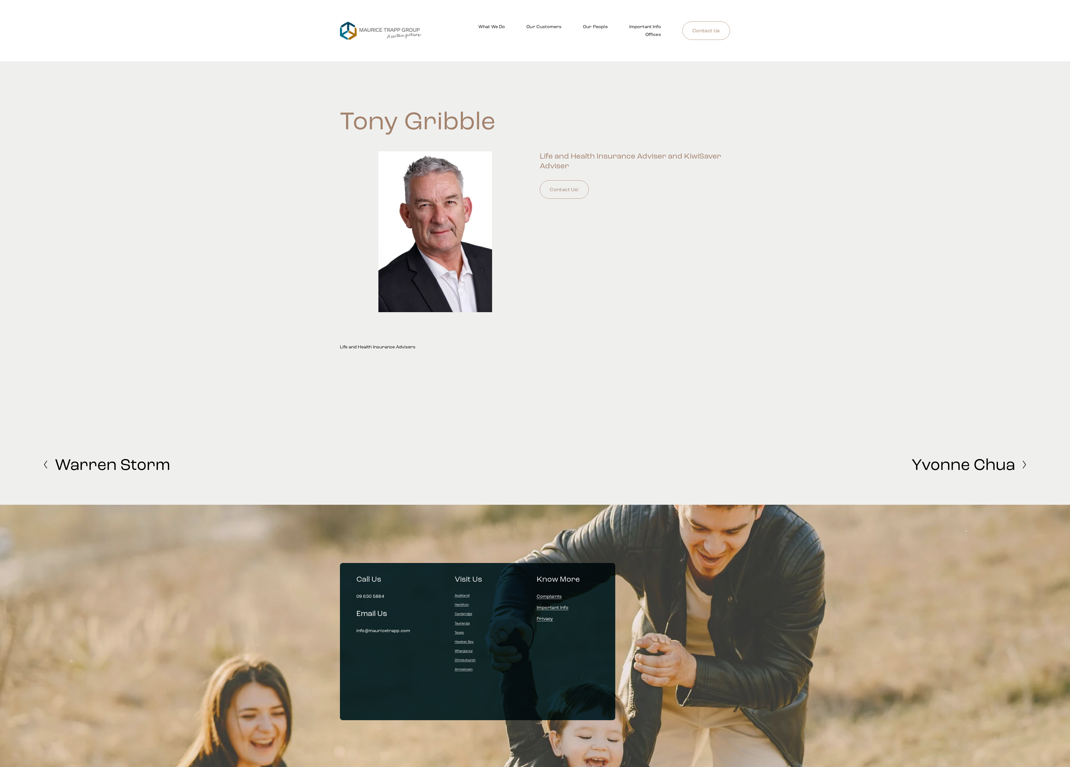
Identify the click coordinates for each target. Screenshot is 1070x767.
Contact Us (706, 31)
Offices (653, 34)
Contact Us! (564, 189)
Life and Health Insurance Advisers (377, 346)
